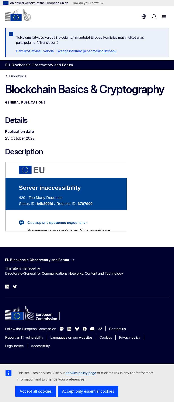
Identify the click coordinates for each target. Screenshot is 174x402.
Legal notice (14, 346)
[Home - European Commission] (18, 15)
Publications (17, 76)
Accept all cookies (36, 391)
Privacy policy (130, 337)
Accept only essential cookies (88, 391)
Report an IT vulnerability (24, 337)
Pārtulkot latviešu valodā (35, 51)
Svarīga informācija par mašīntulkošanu (86, 51)
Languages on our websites (71, 337)
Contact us (117, 329)
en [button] (144, 16)
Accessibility (40, 346)
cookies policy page (81, 373)
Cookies (106, 337)
